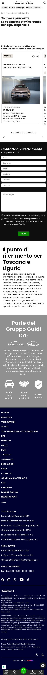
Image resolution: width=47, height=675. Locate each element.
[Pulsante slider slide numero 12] (35, 132)
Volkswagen (8, 422)
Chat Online (14, 674)
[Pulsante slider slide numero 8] (26, 132)
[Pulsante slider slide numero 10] (31, 132)
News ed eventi (9, 496)
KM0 (3, 450)
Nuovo (5, 7)
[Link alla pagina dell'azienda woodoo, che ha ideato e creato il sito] (23, 660)
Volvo (4, 426)
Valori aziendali (21, 647)
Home (3, 13)
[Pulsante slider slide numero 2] (13, 132)
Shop (4, 468)
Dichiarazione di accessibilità (12, 649)
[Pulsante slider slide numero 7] (24, 132)
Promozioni (7, 464)
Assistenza (7, 459)
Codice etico (30, 644)
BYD (3, 436)
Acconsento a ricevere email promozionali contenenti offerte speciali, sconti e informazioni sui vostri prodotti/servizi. (24, 221)
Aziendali (6, 454)
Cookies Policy (18, 644)
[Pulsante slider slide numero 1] (11, 132)
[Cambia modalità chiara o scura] (40, 654)
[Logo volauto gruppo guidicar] (29, 3)
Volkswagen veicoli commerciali (19, 431)
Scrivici (6, 674)
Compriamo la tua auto (14, 478)
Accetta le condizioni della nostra (24, 215)
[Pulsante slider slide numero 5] (20, 132)
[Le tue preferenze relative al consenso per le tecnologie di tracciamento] (4, 667)
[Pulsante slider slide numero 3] (16, 132)
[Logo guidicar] (19, 3)
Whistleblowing (34, 647)
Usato (12, 7)
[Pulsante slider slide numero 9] (29, 132)
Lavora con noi (9, 492)
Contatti (6, 473)
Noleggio (20, 7)
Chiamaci (33, 673)
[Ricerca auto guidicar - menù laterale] (44, 2)
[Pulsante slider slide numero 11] (33, 132)
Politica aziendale (8, 647)
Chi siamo (6, 487)
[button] (43, 665)
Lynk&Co (6, 440)
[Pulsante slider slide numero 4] (18, 132)
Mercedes (6, 417)
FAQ (3, 482)
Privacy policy (39, 215)
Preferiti (40, 673)
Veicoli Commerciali (35, 7)
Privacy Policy (6, 644)
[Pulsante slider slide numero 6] (22, 132)
